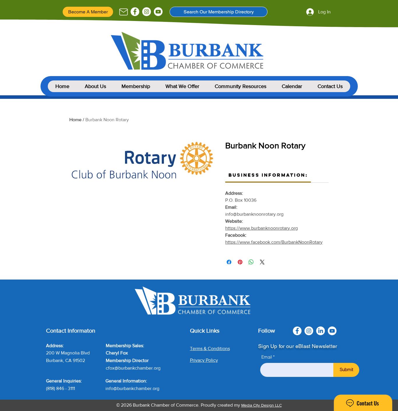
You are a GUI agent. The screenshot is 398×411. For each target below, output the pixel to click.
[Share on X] (262, 262)
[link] (268, 175)
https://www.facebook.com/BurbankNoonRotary (274, 242)
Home (75, 119)
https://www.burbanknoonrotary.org (261, 228)
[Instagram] (146, 11)
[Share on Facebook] (229, 262)
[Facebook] (135, 11)
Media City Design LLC (261, 405)
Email (266, 357)
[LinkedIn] (320, 330)
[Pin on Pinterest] (240, 262)
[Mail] (123, 12)
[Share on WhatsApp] (251, 262)
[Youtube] (158, 11)
